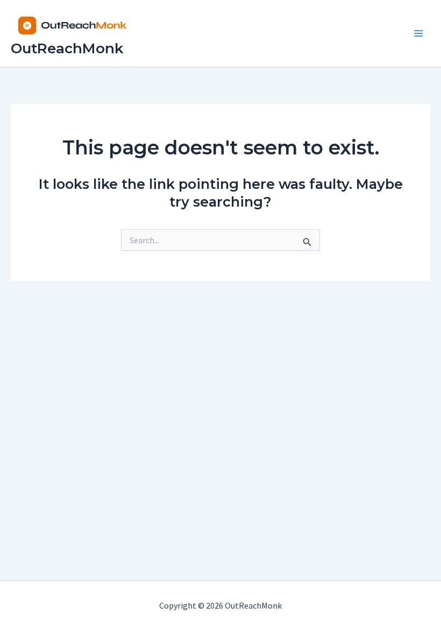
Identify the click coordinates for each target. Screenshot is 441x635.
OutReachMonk (67, 48)
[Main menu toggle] (418, 33)
